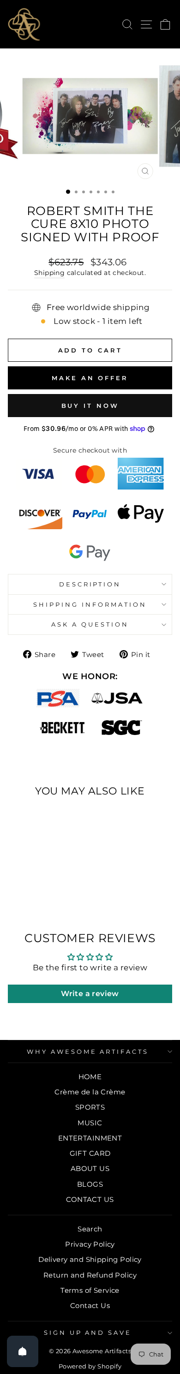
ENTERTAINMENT (90, 1138)
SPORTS (90, 1107)
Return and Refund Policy (90, 1275)
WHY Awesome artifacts (88, 1051)
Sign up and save (88, 1332)
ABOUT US (90, 1168)
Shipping (49, 273)
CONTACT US (90, 1199)
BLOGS (90, 1184)
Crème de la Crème (89, 1091)
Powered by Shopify (90, 1366)
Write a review (90, 993)
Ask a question (90, 624)
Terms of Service (90, 1290)
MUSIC (90, 1122)
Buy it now (90, 405)
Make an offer (90, 378)
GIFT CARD (90, 1153)
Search (90, 1229)
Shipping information (90, 604)
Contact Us (90, 1305)
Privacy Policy (90, 1244)
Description (90, 584)
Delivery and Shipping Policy (90, 1259)
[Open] (22, 1351)
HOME (90, 1076)
